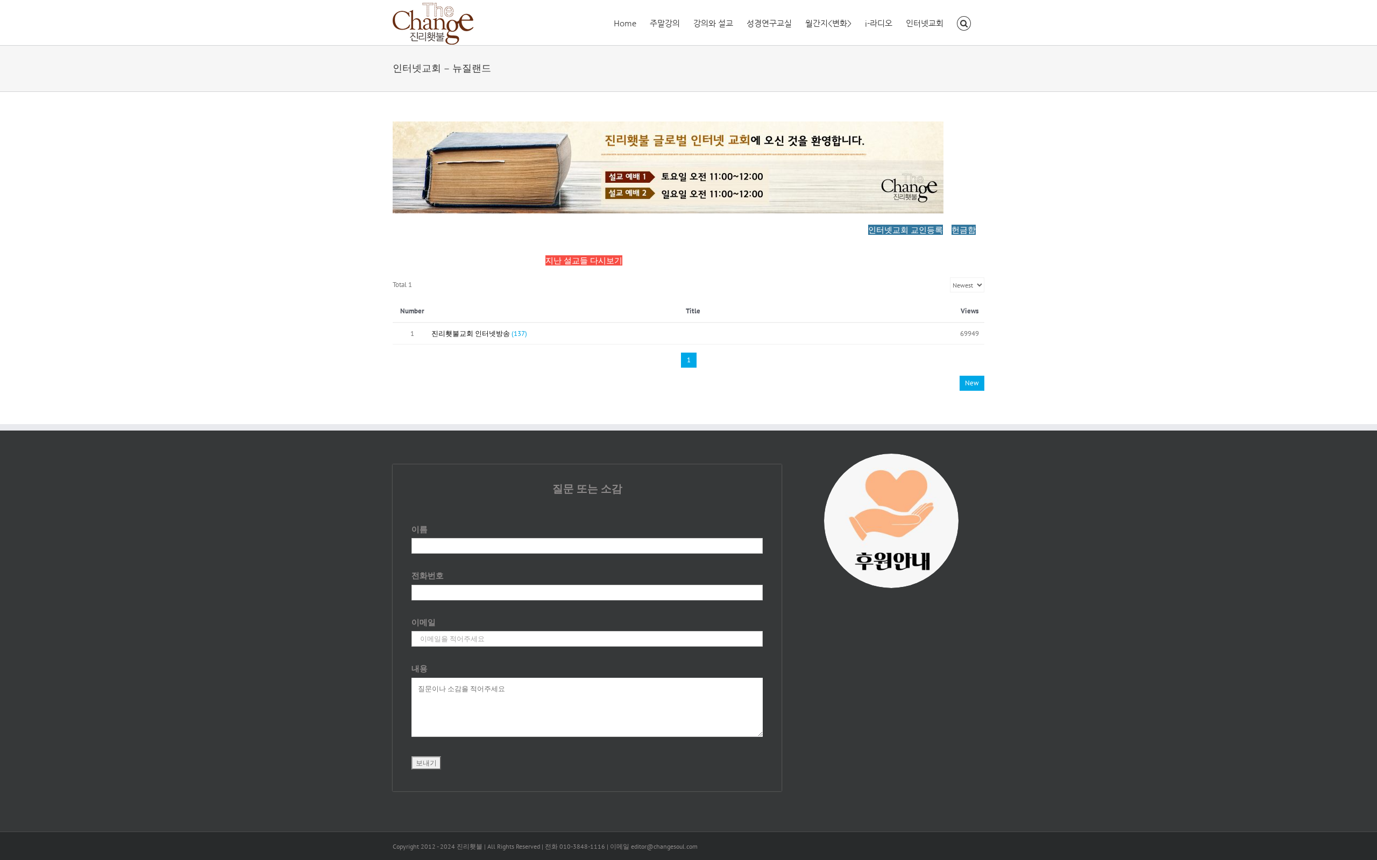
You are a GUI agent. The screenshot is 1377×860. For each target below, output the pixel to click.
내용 (419, 668)
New (972, 383)
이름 (419, 529)
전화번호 (427, 575)
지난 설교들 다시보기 (583, 260)
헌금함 (964, 230)
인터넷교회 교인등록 (905, 230)
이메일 (423, 622)
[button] (964, 22)
